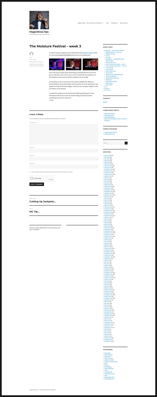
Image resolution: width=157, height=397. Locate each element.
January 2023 (107, 229)
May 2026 (106, 160)
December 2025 (108, 169)
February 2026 (108, 165)
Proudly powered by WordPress (48, 390)
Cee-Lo (107, 55)
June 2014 (106, 331)
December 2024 (108, 190)
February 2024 (108, 207)
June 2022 (107, 241)
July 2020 (106, 281)
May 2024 (106, 202)
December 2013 (108, 341)
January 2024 (107, 208)
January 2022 (107, 250)
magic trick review (109, 360)
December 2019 (108, 293)
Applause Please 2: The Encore (114, 52)
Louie (30, 57)
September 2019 (108, 298)
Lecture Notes (109, 69)
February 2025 (108, 186)
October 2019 (107, 296)
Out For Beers (109, 73)
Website (32, 163)
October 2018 (107, 317)
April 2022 (107, 245)
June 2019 (106, 303)
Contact (105, 102)
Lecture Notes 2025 (111, 71)
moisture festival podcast (110, 361)
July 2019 (106, 301)
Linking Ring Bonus (109, 134)
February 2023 (108, 227)
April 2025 (107, 183)
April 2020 (107, 286)
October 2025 (107, 172)
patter (105, 363)
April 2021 (107, 265)
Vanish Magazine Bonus (110, 132)
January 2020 (107, 291)
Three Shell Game (109, 115)
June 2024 (107, 200)
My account (124, 23)
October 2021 (107, 255)
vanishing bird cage (109, 373)
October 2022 (107, 234)
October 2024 (107, 193)
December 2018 (108, 313)
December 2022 (108, 231)
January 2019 (107, 312)
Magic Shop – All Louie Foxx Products (90, 23)
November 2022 (108, 233)
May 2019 (106, 305)
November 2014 (108, 324)
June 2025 (107, 179)
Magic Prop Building (109, 113)
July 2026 (106, 157)
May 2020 (106, 284)
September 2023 (108, 215)
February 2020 (108, 289)
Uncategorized (108, 372)
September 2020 (108, 277)
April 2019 (107, 307)
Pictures (41, 61)
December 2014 (108, 322)
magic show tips (33, 61)
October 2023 (107, 214)
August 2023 (107, 217)
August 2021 (107, 258)
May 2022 (106, 243)
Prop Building (107, 367)
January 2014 (107, 339)
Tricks (106, 370)
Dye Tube (108, 57)
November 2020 (108, 274)
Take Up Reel (109, 85)
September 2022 (108, 236)
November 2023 (108, 212)
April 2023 (107, 224)
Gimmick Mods (108, 355)
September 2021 (108, 257)
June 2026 (107, 159)
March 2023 (107, 226)
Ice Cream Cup (109, 67)
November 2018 (108, 315)
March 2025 (107, 184)
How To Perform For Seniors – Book (115, 64)
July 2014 (106, 329)
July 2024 (106, 198)
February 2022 (108, 248)
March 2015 (107, 320)
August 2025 (107, 176)
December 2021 (108, 252)
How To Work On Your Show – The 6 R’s (116, 66)
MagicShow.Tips (39, 31)
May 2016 (106, 319)
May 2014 (106, 332)
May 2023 (106, 222)
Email (31, 155)
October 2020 (107, 276)
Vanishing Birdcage (109, 117)
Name (31, 147)
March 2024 (107, 205)
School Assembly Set (111, 76)
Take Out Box (109, 83)
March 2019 (107, 308)
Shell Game (109, 79)
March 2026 (107, 164)
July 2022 (106, 239)
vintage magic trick (109, 377)
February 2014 (108, 338)
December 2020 (108, 272)
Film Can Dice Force (111, 62)
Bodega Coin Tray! (110, 54)
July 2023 (106, 219)
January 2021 (107, 270)
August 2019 (107, 300)
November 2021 (108, 253)
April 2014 (107, 334)
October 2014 (107, 326)
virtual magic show (109, 379)
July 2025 (106, 178)
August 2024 (107, 196)
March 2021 (107, 267)
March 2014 (107, 336)
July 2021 (106, 260)
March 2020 (107, 288)
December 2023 (108, 210)
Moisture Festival (88, 53)
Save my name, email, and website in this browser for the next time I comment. (52, 172)
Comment (33, 122)
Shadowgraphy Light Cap (112, 78)
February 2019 (108, 310)
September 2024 (108, 195)
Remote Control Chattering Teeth (114, 74)
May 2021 (106, 264)
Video (105, 375)
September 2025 (108, 174)
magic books (107, 356)
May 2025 (106, 181)
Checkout (114, 23)
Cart (107, 23)
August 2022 (107, 238)
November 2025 (108, 171)
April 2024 (107, 203)
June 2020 (107, 282)
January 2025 (107, 188)
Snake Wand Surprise (111, 81)
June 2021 (106, 262)
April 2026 (107, 162)
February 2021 (108, 269)
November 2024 (108, 191)
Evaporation (107, 353)
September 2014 (108, 327)
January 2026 (107, 167)
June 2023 (106, 221)
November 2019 (108, 295)
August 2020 (107, 279)
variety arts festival (39, 65)
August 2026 (107, 155)
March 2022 (107, 246)
